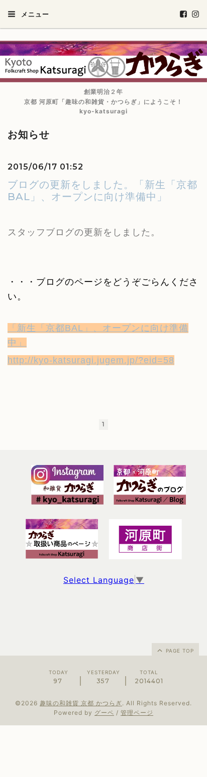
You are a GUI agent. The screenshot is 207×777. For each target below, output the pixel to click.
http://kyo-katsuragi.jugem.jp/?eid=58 (91, 360)
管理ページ (137, 712)
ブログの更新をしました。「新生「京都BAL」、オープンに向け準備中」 (102, 191)
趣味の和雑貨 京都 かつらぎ (81, 703)
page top (179, 651)
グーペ (104, 712)
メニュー (34, 14)
